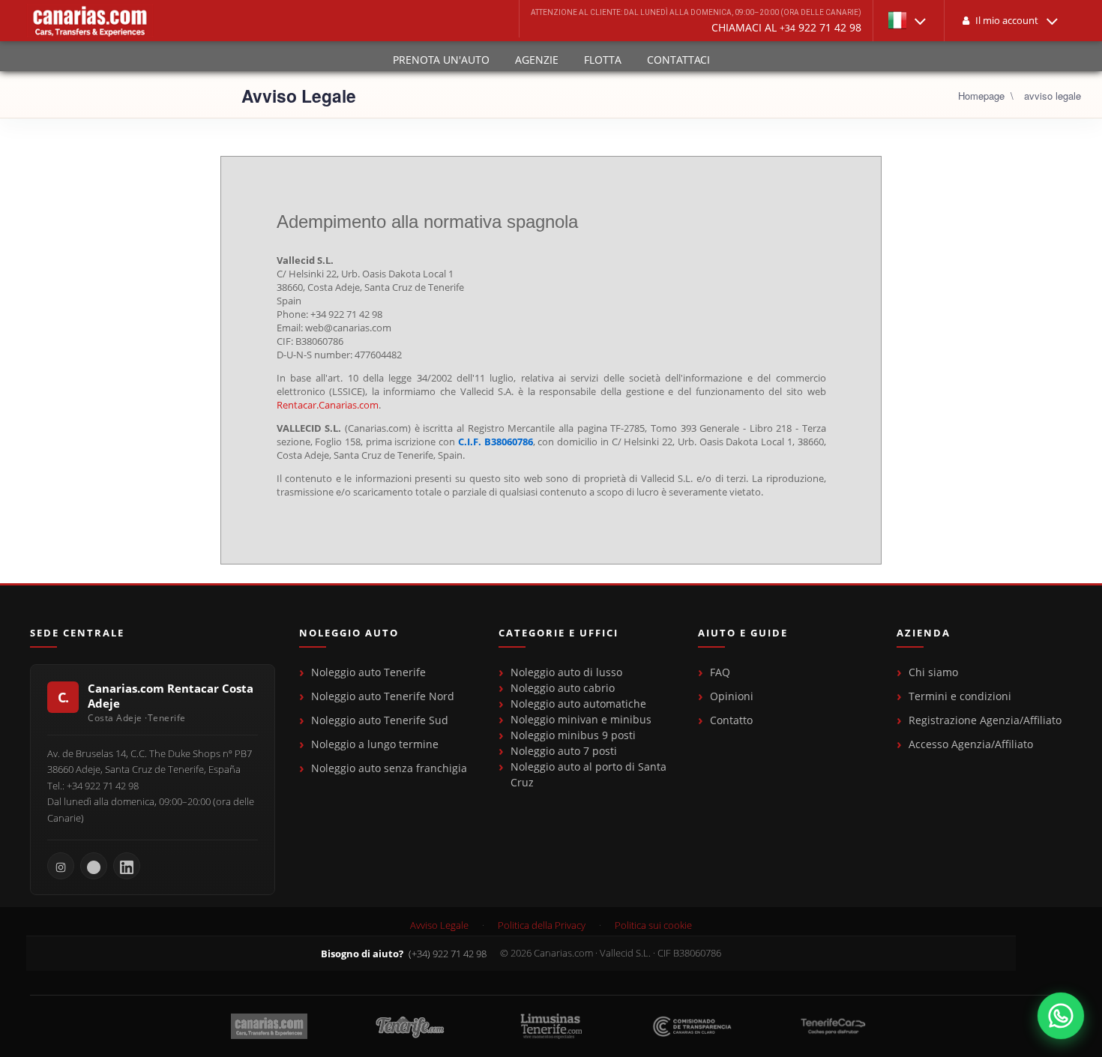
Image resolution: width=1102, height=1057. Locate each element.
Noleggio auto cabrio (563, 688)
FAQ (720, 672)
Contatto (731, 720)
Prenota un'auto (441, 59)
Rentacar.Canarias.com (328, 405)
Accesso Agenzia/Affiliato (971, 744)
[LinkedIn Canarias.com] (126, 865)
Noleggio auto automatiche (578, 703)
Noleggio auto (349, 633)
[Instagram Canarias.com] (60, 865)
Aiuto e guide (743, 633)
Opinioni (731, 696)
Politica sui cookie (653, 925)
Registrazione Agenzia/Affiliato (985, 720)
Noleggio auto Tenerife (368, 672)
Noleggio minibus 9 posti (573, 735)
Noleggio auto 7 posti (564, 751)
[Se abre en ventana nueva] (1061, 1016)
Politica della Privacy (541, 925)
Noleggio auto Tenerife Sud (379, 720)
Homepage (981, 95)
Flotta (602, 59)
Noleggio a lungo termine (375, 744)
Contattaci (678, 59)
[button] (908, 20)
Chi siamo (933, 672)
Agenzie (536, 59)
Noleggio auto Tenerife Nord (382, 696)
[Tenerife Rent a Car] (90, 20)
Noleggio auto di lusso (566, 672)
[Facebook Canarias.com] (93, 865)
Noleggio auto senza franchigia (389, 768)
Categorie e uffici (558, 633)
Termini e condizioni (960, 696)
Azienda (924, 633)
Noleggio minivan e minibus (581, 719)
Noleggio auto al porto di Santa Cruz (588, 774)
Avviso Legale (439, 925)
